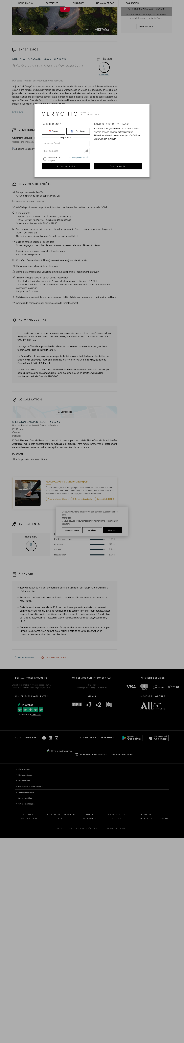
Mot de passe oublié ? (78, 159)
